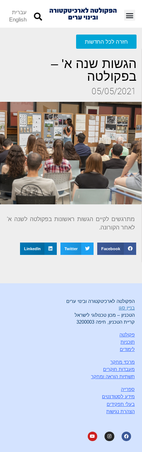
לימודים (127, 349)
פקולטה (127, 334)
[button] (129, 15)
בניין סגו (127, 308)
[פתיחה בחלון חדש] (126, 436)
